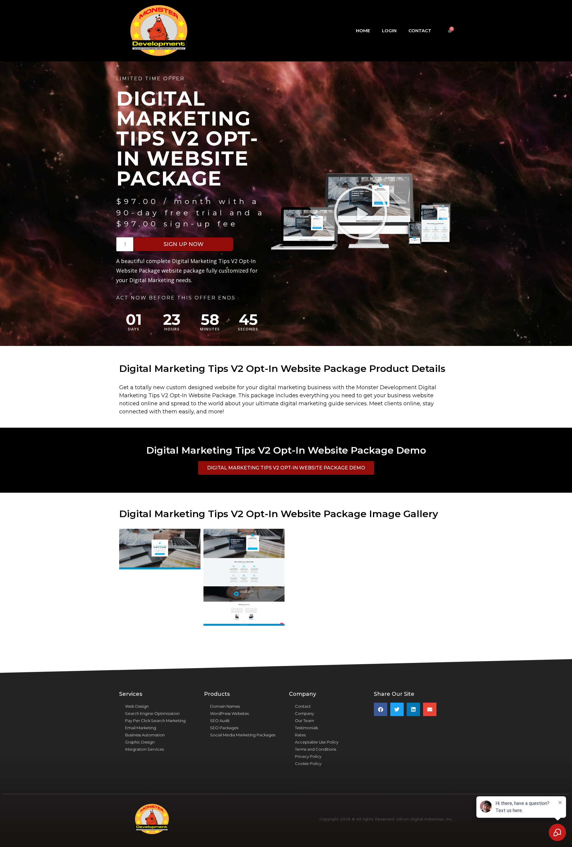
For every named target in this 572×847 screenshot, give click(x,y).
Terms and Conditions (315, 749)
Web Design (137, 706)
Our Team (304, 720)
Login (389, 30)
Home (363, 30)
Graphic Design (140, 742)
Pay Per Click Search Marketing (155, 720)
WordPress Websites (229, 713)
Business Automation (145, 734)
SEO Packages (224, 727)
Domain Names (225, 706)
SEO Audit (220, 720)
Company (304, 713)
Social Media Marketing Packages (242, 734)
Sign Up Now (183, 244)
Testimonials (306, 727)
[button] (360, 212)
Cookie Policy (308, 763)
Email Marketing (140, 727)
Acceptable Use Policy (316, 742)
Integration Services (144, 749)
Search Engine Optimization (152, 713)
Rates (300, 734)
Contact (419, 30)
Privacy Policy (308, 756)
